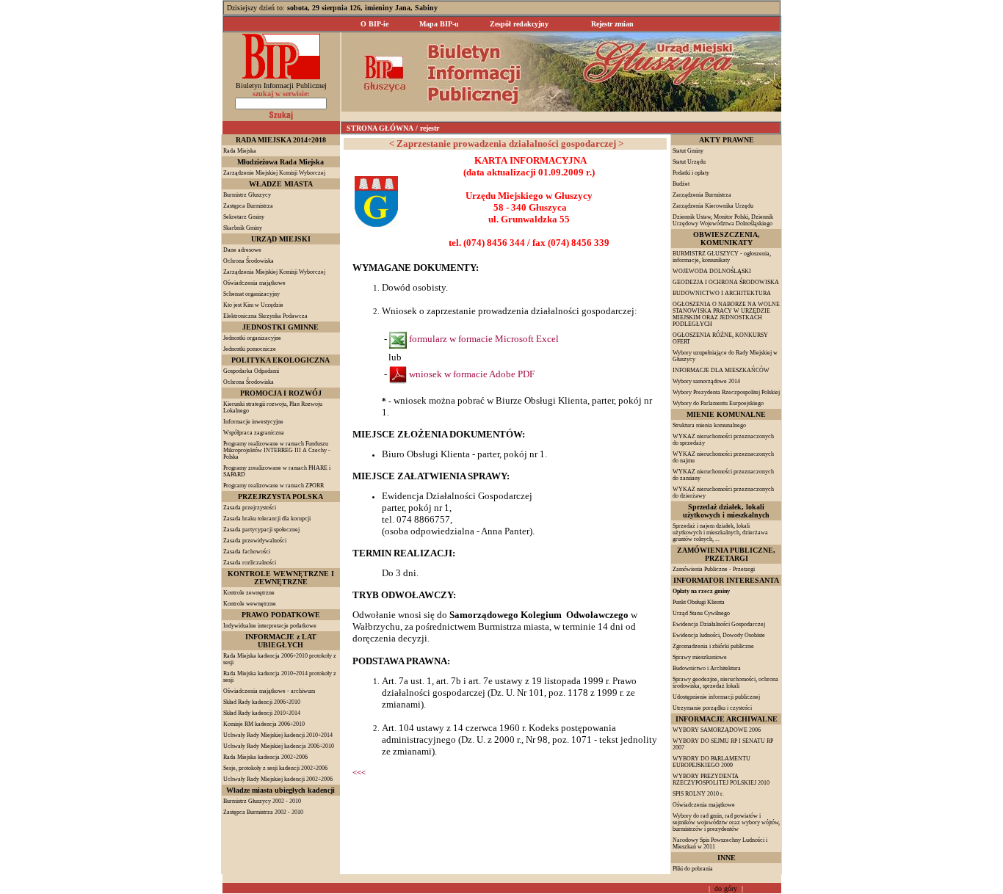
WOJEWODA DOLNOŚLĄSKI (712, 271)
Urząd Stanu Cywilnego (701, 613)
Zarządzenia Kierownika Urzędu (713, 206)
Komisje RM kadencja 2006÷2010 (264, 724)
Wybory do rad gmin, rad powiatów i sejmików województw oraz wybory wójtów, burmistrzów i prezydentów (726, 822)
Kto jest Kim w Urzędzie (253, 305)
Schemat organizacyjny (251, 294)
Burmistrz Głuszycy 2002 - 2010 (262, 801)
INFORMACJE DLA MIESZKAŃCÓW (721, 370)
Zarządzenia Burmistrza (702, 195)
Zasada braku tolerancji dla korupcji (267, 518)
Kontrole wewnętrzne (249, 603)
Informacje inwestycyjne (253, 421)
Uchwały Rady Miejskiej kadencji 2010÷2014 (278, 735)
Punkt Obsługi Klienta (699, 602)
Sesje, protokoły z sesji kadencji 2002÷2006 (275, 768)
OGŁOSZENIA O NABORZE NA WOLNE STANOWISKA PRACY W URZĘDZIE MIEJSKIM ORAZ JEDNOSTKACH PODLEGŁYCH (726, 314)
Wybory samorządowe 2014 (706, 381)
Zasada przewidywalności (254, 540)
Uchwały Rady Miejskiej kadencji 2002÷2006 (278, 779)
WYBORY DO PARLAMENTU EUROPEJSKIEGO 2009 (711, 761)
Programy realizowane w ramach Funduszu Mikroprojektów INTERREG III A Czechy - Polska (276, 450)
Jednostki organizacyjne (252, 338)
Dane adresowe (242, 250)
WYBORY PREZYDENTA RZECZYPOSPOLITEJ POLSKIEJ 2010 (721, 779)
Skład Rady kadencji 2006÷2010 (261, 702)
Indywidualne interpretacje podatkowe (269, 625)
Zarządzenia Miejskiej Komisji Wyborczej (274, 272)
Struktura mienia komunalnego (709, 425)
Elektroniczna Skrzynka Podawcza (265, 316)
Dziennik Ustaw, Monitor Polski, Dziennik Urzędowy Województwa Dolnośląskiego (723, 220)
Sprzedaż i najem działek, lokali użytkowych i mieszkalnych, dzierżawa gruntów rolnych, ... (720, 532)
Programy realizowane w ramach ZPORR (273, 485)
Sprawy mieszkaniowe (700, 657)
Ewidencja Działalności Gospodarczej (719, 624)
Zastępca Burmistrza (248, 206)
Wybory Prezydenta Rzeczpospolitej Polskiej (726, 392)
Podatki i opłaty (691, 173)
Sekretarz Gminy (243, 217)
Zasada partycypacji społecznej (261, 529)
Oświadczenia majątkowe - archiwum (269, 691)
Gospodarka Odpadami (251, 371)
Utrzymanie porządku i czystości (712, 708)
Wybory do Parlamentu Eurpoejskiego (718, 403)
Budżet (681, 184)
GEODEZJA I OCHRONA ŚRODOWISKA (726, 282)
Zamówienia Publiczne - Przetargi (714, 569)
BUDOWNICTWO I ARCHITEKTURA (722, 293)
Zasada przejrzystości (249, 507)
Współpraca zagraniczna (253, 432)
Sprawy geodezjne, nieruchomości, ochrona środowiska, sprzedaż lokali (725, 682)
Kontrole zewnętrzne (249, 592)
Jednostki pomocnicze (249, 349)
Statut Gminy (688, 151)
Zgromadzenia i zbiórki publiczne (713, 646)
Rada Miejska (239, 151)
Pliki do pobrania (693, 868)
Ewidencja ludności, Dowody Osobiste (719, 635)
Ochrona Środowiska (248, 261)
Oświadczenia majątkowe (254, 283)
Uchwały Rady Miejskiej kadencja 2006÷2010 (278, 746)
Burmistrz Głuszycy (247, 195)
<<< (359, 772)
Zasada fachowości (246, 551)
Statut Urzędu (689, 162)
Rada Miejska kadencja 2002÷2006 (265, 757)
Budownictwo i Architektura (707, 668)
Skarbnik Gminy (242, 228)
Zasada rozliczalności (249, 562)
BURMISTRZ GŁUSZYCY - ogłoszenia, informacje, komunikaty (722, 257)
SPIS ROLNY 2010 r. (698, 794)
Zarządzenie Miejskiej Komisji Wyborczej (274, 173)
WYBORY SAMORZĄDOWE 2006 (717, 730)
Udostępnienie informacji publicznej (716, 697)
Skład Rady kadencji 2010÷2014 (261, 713)
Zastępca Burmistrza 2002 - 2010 (263, 812)
